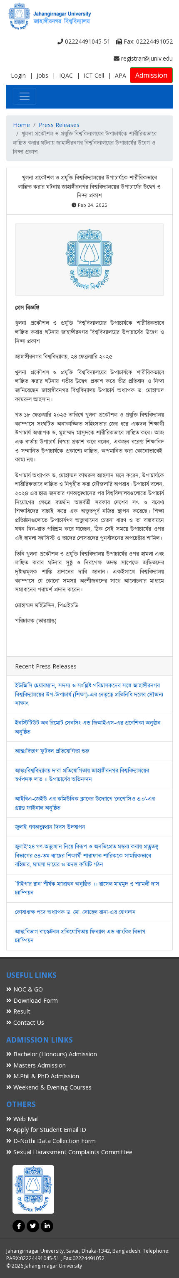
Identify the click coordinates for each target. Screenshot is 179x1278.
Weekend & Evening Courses (52, 1087)
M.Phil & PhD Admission (45, 1076)
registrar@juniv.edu (146, 58)
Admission (151, 75)
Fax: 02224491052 (147, 41)
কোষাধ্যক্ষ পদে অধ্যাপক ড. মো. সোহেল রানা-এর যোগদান (75, 912)
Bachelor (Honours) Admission (54, 1054)
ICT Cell (94, 75)
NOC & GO (27, 989)
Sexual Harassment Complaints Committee (72, 1152)
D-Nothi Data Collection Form (54, 1141)
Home (21, 125)
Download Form (35, 1000)
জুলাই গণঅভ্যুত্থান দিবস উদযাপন (50, 827)
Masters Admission (39, 1065)
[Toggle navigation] (24, 96)
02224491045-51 (86, 41)
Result (21, 1011)
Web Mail (25, 1119)
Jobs (42, 75)
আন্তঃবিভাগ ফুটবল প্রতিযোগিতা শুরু (52, 751)
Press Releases (59, 125)
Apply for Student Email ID (49, 1130)
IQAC (66, 75)
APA (120, 75)
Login (18, 75)
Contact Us (28, 1022)
